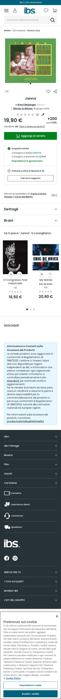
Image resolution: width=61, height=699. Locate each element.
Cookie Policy (13, 678)
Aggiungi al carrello (33, 136)
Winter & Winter (23, 108)
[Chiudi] (57, 616)
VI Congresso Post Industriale (15, 281)
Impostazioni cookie (30, 685)
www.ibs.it (13, 381)
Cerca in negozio (30, 178)
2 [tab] (30, 309)
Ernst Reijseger (27, 104)
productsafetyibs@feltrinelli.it (25, 421)
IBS (16, 126)
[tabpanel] (30, 60)
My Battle (45, 280)
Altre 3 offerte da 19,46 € (32, 126)
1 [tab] (30, 83)
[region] (30, 655)
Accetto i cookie (30, 693)
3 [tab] (34, 309)
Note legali (11, 325)
